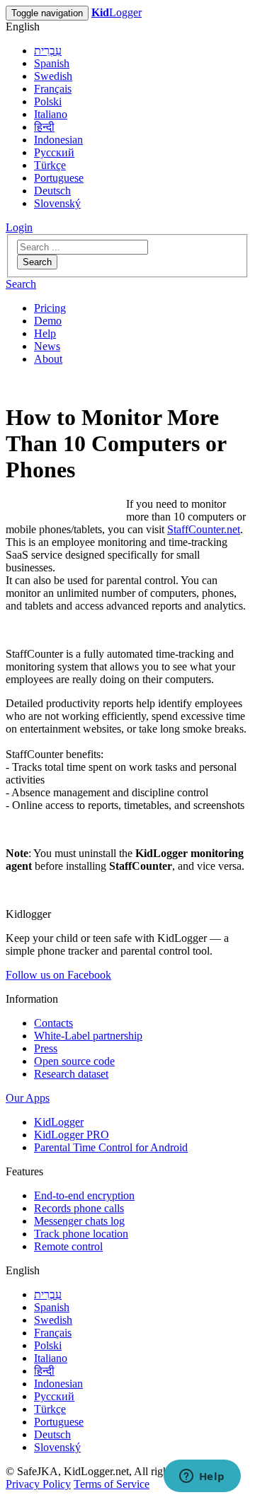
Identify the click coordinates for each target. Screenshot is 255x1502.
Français (53, 89)
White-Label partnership (88, 1036)
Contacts (53, 1023)
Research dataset (71, 1074)
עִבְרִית (48, 51)
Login (19, 227)
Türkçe (50, 165)
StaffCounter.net (203, 529)
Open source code (74, 1061)
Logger (116, 12)
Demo (48, 321)
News (47, 346)
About (48, 359)
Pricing (50, 308)
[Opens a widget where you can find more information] (202, 1477)
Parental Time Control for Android (111, 1147)
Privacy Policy (38, 1484)
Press (45, 1048)
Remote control (68, 1246)
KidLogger (59, 1122)
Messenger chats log (79, 1221)
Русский (54, 152)
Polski (48, 101)
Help (45, 333)
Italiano (50, 114)
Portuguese (59, 178)
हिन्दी (44, 127)
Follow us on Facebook (58, 975)
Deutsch (52, 191)
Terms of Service (111, 1484)
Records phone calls (79, 1208)
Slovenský (57, 203)
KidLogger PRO (71, 1135)
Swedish (53, 76)
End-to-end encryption (84, 1195)
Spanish (51, 63)
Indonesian (58, 140)
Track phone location (81, 1234)
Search (37, 262)
